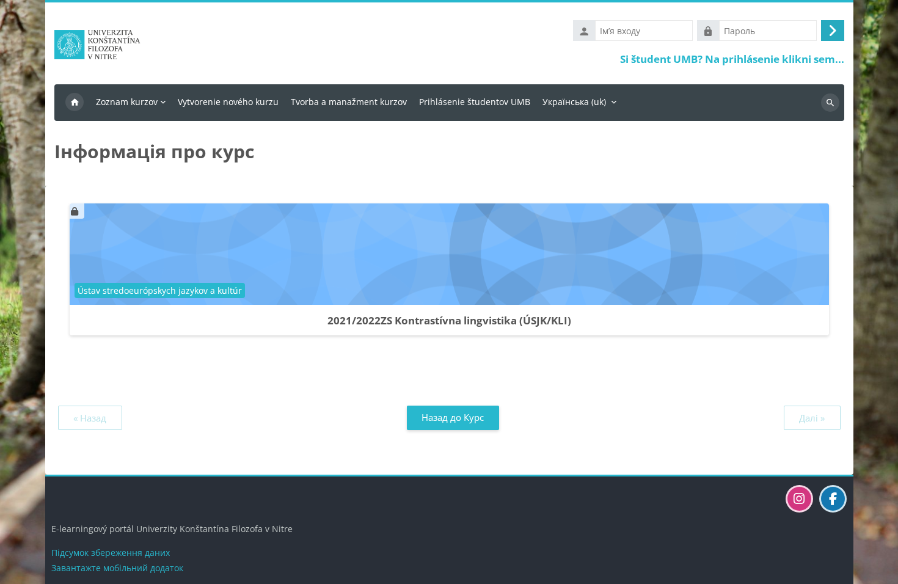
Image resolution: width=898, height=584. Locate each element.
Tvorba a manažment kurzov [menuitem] (349, 102)
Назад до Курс (453, 417)
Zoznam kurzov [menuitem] (127, 102)
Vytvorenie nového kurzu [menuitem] (228, 102)
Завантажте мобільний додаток (117, 568)
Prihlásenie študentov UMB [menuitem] (474, 102)
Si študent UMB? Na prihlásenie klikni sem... (732, 59)
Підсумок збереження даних (110, 552)
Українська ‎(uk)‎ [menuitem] (574, 102)
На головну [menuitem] (74, 102)
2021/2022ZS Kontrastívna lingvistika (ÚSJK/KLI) (449, 320)
